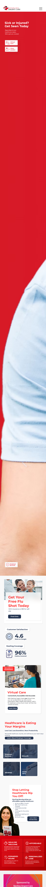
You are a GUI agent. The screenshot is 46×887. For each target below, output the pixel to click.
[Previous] (32, 585)
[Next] (38, 585)
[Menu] (40, 8)
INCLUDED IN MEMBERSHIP (8, 668)
